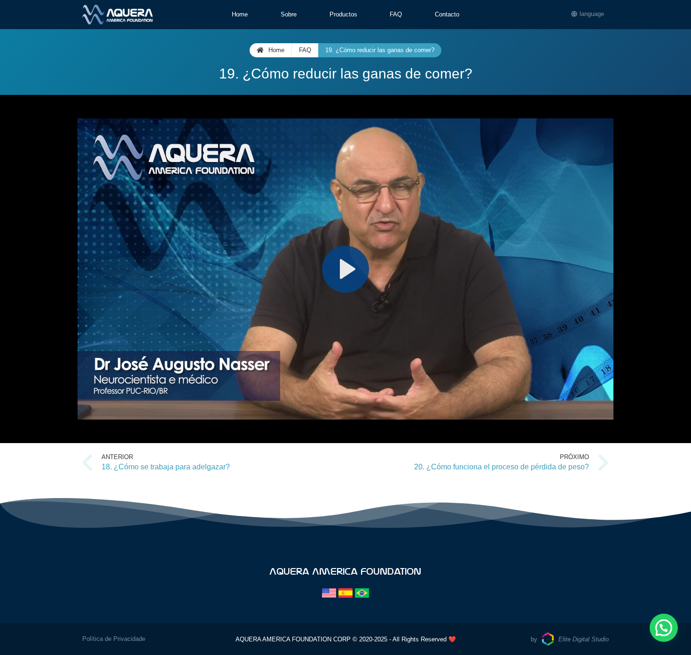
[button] (664, 628)
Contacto (447, 14)
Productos (343, 14)
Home (240, 14)
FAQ (396, 14)
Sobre (289, 14)
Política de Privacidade (113, 638)
